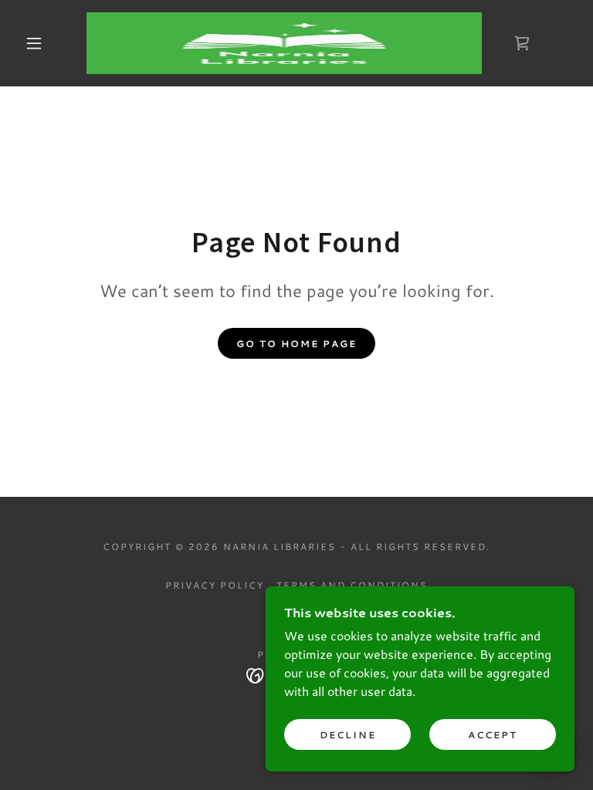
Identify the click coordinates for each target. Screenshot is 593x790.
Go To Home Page (296, 343)
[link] (284, 43)
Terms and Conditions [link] (352, 585)
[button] (34, 43)
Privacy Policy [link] (214, 585)
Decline (348, 734)
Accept (492, 734)
